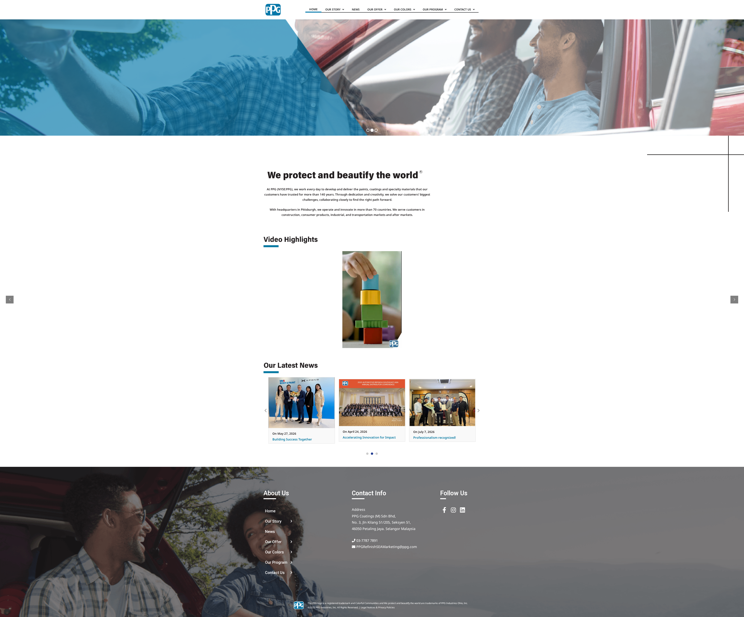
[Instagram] (453, 510)
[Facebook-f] (444, 510)
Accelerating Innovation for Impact (299, 437)
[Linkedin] (462, 510)
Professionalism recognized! (364, 437)
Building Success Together (433, 439)
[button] (367, 453)
